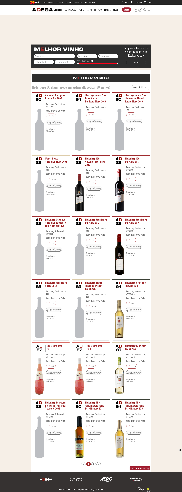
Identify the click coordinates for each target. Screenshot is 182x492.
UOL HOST (59, 2)
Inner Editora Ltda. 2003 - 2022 (69, 489)
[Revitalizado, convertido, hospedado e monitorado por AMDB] (149, 489)
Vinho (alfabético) (140, 87)
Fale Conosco (85, 489)
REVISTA (107, 9)
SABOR (89, 9)
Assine (126, 9)
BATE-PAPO (138, 2)
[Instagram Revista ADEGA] (140, 9)
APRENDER (58, 9)
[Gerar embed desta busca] (140, 468)
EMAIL (150, 2)
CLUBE (115, 9)
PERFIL (81, 9)
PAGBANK (68, 2)
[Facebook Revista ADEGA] (136, 9)
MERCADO (98, 9)
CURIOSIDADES (70, 9)
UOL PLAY (83, 2)
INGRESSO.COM (48, 2)
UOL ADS (92, 2)
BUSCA (127, 2)
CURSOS (76, 2)
